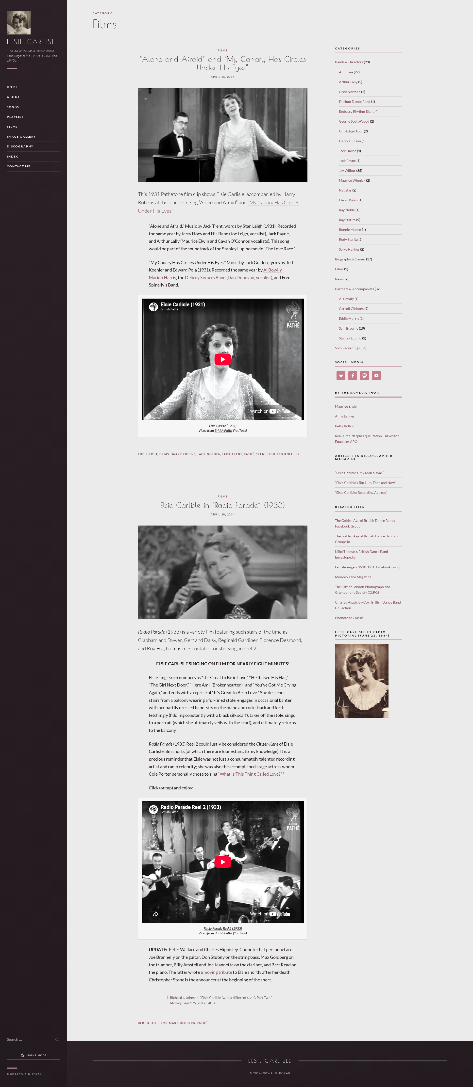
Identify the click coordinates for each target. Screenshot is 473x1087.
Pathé (249, 454)
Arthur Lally (348, 82)
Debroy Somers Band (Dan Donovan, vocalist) (228, 277)
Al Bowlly (272, 269)
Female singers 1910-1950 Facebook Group (368, 567)
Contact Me (18, 166)
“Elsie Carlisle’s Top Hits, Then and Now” (365, 482)
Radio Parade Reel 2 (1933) (223, 928)
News (339, 279)
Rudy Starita (348, 239)
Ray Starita (347, 220)
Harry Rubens (183, 454)
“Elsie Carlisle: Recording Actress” (361, 492)
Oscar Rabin (348, 200)
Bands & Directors (349, 62)
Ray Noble (347, 210)
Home (12, 87)
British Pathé (223, 430)
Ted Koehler (288, 454)
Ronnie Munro (350, 229)
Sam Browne (348, 328)
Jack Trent (232, 454)
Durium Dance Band (354, 101)
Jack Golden (209, 454)
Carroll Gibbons (351, 308)
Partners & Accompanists (354, 289)
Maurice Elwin (346, 406)
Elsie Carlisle (33, 42)
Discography (20, 146)
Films (12, 126)
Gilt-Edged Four (351, 131)
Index (12, 156)
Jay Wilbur (347, 170)
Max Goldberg (182, 1022)
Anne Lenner (345, 416)
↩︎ (216, 1003)
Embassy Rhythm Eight (356, 111)
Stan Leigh (265, 454)
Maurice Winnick (352, 180)
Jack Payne (347, 161)
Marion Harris (162, 277)
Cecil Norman (349, 92)
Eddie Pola (148, 454)
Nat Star (345, 190)
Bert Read (147, 1022)
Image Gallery (21, 136)
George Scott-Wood (354, 121)
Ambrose (346, 72)
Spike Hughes (349, 249)
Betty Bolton (344, 426)
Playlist (15, 116)
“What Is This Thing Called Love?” (250, 774)
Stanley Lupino (350, 338)
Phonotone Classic (349, 618)
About (13, 96)
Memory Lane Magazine (353, 577)
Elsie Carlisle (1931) (222, 426)
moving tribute (217, 972)
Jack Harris (347, 151)
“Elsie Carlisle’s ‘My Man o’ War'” (359, 473)
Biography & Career (350, 259)
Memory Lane (179, 1003)
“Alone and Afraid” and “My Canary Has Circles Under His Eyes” (222, 63)
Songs (13, 107)
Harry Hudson (350, 141)
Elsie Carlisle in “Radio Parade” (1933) (223, 505)
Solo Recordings (347, 348)
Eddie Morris (349, 318)
